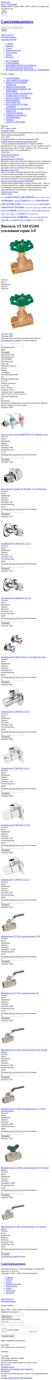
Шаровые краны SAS (10, 170)
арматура (37, 204)
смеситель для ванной (20, 196)
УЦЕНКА (10, 120)
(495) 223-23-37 (7, 35)
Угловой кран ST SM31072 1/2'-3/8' (15, 825)
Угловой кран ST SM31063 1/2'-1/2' (15, 768)
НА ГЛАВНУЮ (12, 61)
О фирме (9, 44)
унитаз (25, 200)
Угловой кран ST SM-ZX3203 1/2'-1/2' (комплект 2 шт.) (23, 657)
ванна (11, 220)
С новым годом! (7, 130)
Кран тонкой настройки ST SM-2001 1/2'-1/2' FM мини (23, 489)
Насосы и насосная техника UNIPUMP (17, 181)
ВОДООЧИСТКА (13, 102)
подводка (7, 200)
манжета (37, 197)
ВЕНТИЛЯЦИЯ (12, 100)
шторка (20, 207)
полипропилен (9, 217)
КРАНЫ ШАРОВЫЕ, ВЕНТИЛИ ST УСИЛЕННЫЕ (27, 70)
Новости (9, 46)
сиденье (17, 200)
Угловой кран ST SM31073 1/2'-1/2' (15, 880)
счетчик (3, 197)
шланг (22, 213)
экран (3, 214)
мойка (48, 197)
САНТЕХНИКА (12, 63)
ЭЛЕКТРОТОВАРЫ (14, 113)
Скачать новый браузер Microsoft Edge (16, 1378)
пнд (31, 217)
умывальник (29, 207)
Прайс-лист (10, 1291)
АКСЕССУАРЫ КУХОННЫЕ (18, 98)
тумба (43, 197)
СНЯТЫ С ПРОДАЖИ (15, 122)
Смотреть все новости (10, 155)
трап (8, 214)
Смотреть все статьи (9, 192)
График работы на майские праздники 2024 (19, 141)
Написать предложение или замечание (17, 1369)
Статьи (9, 48)
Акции (8, 55)
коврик (13, 210)
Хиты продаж (11, 53)
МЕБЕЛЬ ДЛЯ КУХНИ (15, 87)
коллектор (21, 211)
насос (32, 201)
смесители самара (22, 220)
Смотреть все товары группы (13, 1256)
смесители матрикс (28, 204)
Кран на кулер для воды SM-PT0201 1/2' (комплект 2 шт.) (24, 434)
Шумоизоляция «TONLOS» (12, 159)
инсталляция (30, 214)
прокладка (45, 204)
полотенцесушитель (41, 210)
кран (36, 214)
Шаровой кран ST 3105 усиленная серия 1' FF (20, 993)
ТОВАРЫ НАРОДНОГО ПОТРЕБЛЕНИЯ (16, 116)
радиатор (37, 207)
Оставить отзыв (7, 1367)
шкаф (27, 211)
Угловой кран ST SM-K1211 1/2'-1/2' (16, 543)
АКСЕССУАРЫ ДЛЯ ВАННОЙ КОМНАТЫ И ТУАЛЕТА (19, 94)
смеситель (8, 207)
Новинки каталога (13, 50)
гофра (12, 214)
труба (40, 220)
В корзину (5, 352)
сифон (35, 217)
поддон (35, 220)
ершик (18, 204)
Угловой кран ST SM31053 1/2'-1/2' (15, 712)
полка (16, 214)
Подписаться (6, 1317)
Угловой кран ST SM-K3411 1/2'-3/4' (16, 598)
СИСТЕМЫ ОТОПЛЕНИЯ (17, 80)
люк (30, 211)
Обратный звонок (8, 37)
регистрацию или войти (11, 340)
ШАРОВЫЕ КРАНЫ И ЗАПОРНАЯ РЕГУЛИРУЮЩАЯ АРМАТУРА (21, 66)
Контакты (10, 57)
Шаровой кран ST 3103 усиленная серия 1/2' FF (20, 936)
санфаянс (23, 216)
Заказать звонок (8, 1336)
